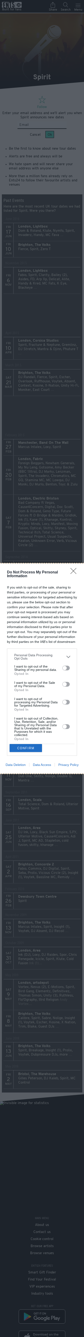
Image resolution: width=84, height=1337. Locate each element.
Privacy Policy (68, 765)
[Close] (74, 572)
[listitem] (42, 656)
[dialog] (42, 668)
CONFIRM (26, 748)
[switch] (66, 668)
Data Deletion (16, 765)
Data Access (42, 765)
